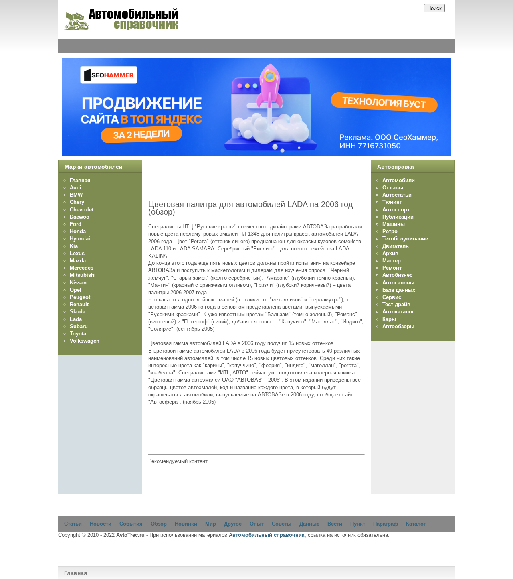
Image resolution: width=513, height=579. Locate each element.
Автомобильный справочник (267, 535)
